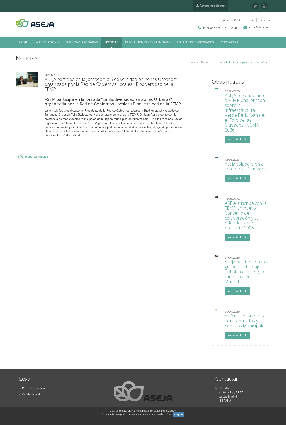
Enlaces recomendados (195, 42)
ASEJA (236, 20)
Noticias (249, 20)
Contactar (264, 20)
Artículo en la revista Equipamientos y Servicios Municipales (246, 321)
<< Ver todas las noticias (32, 156)
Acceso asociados (212, 5)
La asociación (45, 42)
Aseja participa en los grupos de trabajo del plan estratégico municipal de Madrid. (246, 272)
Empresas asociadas (82, 42)
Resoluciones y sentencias (146, 42)
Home (225, 20)
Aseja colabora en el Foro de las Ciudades (245, 166)
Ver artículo (235, 139)
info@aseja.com (259, 27)
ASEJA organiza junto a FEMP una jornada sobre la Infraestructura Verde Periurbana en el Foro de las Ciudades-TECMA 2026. (246, 112)
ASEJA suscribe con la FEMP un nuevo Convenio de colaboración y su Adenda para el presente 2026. (246, 215)
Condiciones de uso (34, 394)
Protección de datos (34, 388)
